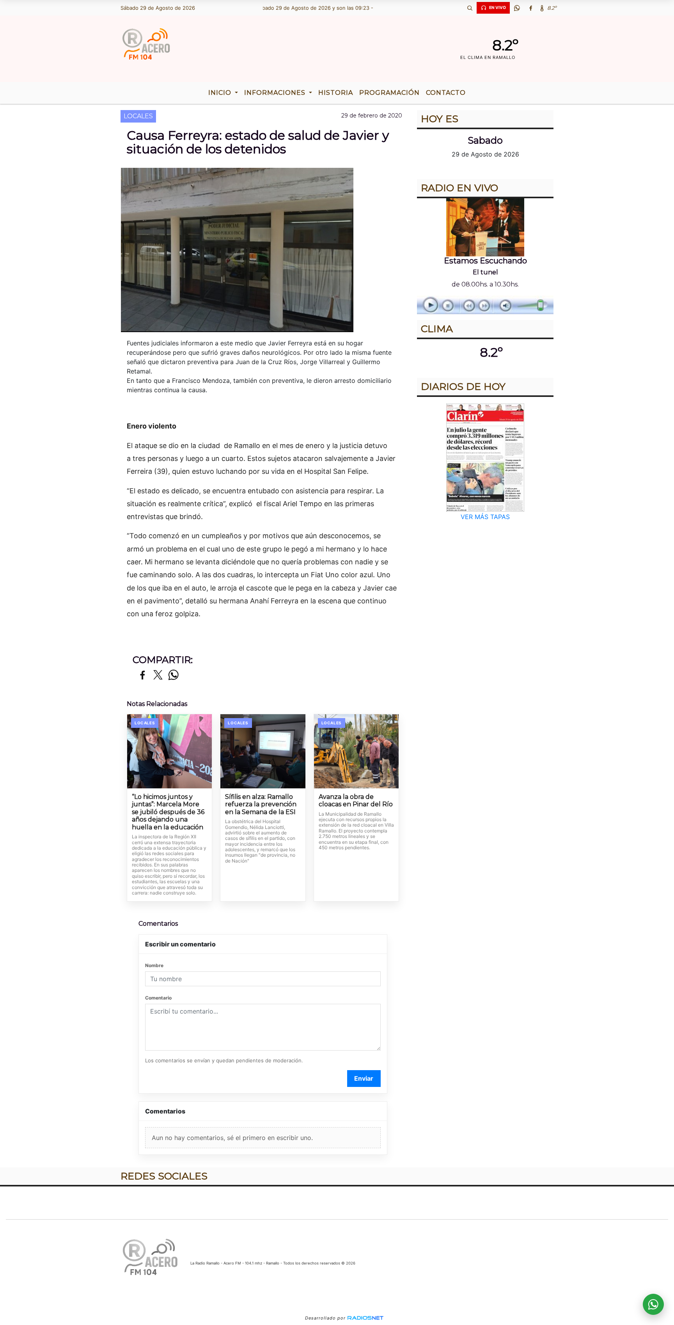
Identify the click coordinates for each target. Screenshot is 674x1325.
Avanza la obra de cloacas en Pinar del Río (356, 800)
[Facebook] (530, 7)
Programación (389, 92)
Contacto (446, 92)
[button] (469, 7)
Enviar (363, 1078)
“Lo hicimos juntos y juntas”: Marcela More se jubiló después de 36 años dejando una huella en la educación (168, 812)
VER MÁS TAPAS (485, 517)
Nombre (154, 965)
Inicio (220, 92)
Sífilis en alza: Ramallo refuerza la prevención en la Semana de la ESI (260, 804)
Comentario (158, 998)
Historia (335, 92)
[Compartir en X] (158, 675)
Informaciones (275, 92)
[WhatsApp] (516, 7)
